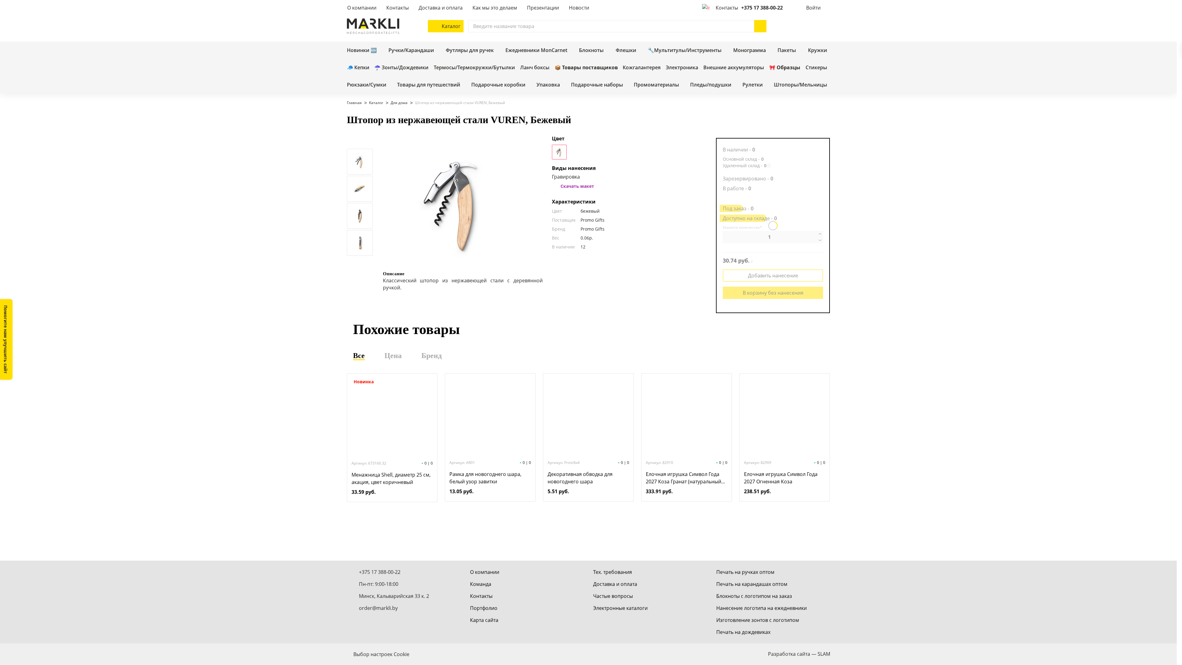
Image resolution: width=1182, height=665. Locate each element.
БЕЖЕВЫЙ (559, 152)
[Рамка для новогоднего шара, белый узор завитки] (490, 416)
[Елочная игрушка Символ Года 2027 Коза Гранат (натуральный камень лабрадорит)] (686, 416)
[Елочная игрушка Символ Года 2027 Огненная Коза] (784, 416)
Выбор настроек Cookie (381, 654)
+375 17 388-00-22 (762, 7)
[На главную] (373, 26)
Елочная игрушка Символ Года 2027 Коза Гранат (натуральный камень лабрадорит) (683, 478)
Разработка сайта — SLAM (799, 654)
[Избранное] (805, 26)
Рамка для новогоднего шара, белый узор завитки (485, 478)
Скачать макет (577, 186)
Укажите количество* (742, 227)
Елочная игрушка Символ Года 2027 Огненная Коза (781, 478)
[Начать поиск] (760, 26)
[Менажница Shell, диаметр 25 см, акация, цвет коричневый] (392, 416)
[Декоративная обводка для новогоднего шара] (588, 416)
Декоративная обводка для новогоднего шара (580, 478)
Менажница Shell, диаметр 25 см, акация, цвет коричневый (391, 478)
